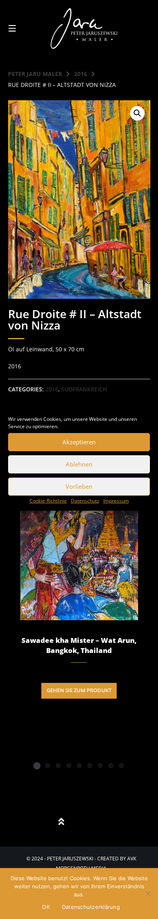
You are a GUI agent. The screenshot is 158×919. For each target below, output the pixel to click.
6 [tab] (89, 765)
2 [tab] (47, 765)
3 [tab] (58, 765)
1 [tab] (37, 765)
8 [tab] (110, 765)
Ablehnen (79, 464)
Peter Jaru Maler (35, 74)
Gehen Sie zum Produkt (79, 690)
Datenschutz (85, 500)
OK (46, 907)
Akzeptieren (79, 442)
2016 (80, 74)
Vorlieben (79, 486)
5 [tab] (79, 765)
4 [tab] (68, 765)
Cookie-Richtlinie (48, 500)
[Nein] (148, 893)
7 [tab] (100, 765)
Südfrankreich (84, 389)
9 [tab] (121, 765)
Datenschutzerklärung (91, 907)
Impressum (116, 500)
